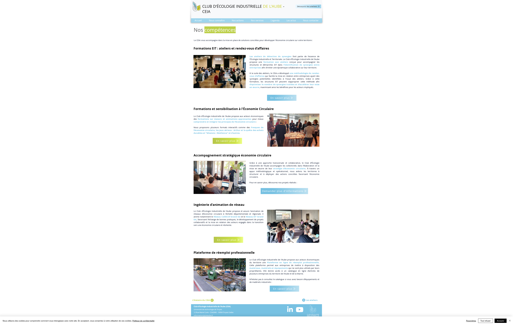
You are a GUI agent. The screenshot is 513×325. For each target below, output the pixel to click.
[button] (216, 21)
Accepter (500, 320)
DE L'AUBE (272, 6)
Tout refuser (485, 320)
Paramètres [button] (471, 320)
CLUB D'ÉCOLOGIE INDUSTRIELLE (232, 6)
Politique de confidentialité (143, 320)
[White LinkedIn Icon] (290, 309)
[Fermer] (509, 321)
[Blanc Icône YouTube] (299, 309)
